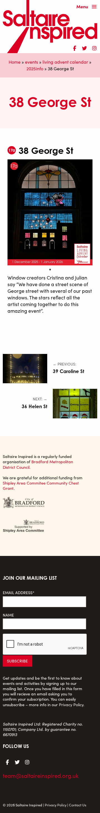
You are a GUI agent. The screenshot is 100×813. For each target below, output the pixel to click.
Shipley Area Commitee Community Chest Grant (41, 485)
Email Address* (18, 592)
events (31, 62)
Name (8, 615)
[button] (88, 7)
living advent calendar (65, 62)
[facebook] (74, 47)
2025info (34, 68)
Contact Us (77, 804)
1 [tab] (50, 269)
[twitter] (84, 47)
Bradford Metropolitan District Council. (38, 464)
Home (15, 62)
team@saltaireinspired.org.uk (41, 775)
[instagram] (94, 47)
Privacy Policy (71, 704)
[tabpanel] (50, 212)
